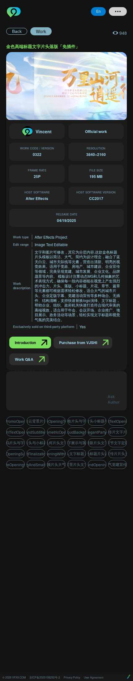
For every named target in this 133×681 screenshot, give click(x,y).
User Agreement (93, 677)
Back (17, 31)
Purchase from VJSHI (78, 342)
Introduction (25, 342)
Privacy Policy (72, 677)
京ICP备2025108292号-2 (44, 677)
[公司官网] (129, 677)
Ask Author (114, 399)
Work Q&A (24, 359)
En (98, 11)
